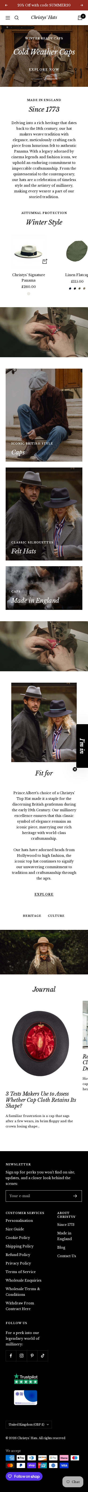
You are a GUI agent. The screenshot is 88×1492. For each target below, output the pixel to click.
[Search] (17, 18)
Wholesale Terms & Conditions (23, 1277)
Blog (61, 1232)
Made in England (64, 1221)
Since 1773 (65, 1210)
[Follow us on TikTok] (42, 1340)
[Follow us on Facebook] (11, 1340)
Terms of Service (21, 1257)
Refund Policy (18, 1240)
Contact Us (66, 1241)
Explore (44, 840)
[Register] (75, 1181)
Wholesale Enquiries (24, 1266)
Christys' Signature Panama (28, 263)
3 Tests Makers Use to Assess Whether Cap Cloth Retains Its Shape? (41, 1085)
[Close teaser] (75, 769)
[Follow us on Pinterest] (32, 1340)
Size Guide (15, 1214)
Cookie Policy (18, 1223)
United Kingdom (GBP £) (26, 1409)
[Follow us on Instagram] (21, 1340)
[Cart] (80, 18)
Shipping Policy (20, 1231)
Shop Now (44, 48)
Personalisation (19, 1206)
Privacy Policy (18, 1248)
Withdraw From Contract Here (20, 1291)
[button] (82, 746)
